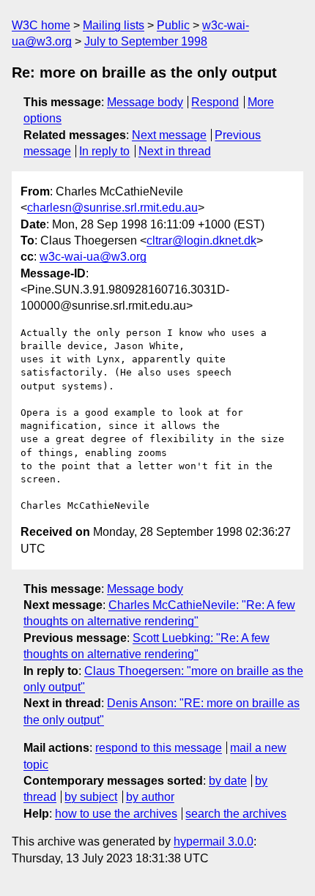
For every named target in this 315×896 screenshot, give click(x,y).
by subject (90, 797)
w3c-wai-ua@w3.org (93, 256)
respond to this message (158, 748)
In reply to (104, 151)
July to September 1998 (145, 41)
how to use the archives (116, 813)
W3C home (41, 25)
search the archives (235, 813)
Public (173, 25)
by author (150, 797)
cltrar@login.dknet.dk (201, 240)
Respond (215, 102)
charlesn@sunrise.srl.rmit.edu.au (112, 207)
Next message (169, 135)
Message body (145, 102)
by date (228, 780)
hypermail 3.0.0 (213, 841)
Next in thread (174, 151)
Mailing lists (113, 25)
